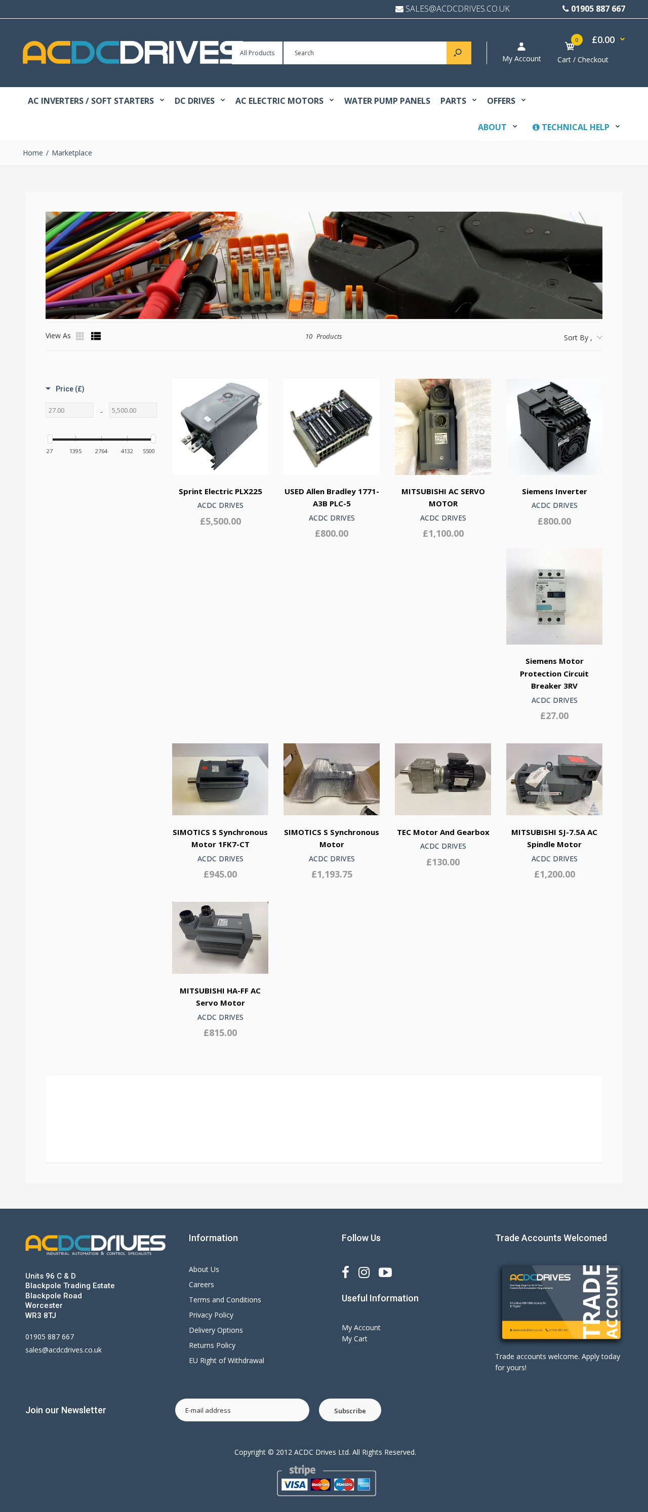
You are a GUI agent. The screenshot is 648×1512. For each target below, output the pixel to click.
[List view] (96, 336)
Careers (201, 1284)
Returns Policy (212, 1345)
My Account (521, 58)
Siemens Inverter (554, 491)
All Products (257, 53)
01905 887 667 (598, 8)
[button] (65, 386)
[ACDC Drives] (133, 61)
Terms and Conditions (225, 1299)
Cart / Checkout (583, 59)
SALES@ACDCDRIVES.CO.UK (458, 8)
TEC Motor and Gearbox (443, 832)
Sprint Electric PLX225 (220, 491)
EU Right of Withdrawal (226, 1360)
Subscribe (350, 1410)
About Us (204, 1269)
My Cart (355, 1338)
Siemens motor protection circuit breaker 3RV (554, 673)
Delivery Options (216, 1330)
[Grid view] (81, 336)
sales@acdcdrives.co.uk (63, 1350)
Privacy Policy (211, 1315)
